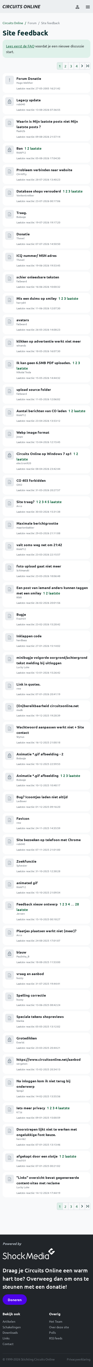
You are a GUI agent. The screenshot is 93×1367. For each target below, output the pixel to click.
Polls (52, 1332)
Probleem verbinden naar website (44, 169)
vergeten (21, 1063)
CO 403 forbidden (31, 480)
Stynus (20, 736)
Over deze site (59, 1327)
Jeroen (20, 913)
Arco (19, 506)
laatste (36, 148)
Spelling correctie (31, 995)
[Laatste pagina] (87, 66)
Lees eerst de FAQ (20, 46)
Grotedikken (26, 1038)
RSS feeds (55, 1338)
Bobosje (21, 217)
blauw (21, 952)
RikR (19, 597)
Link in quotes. (28, 684)
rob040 (20, 104)
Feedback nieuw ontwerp (37, 904)
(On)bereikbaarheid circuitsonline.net (47, 705)
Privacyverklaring (78, 1359)
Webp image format (32, 432)
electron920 (23, 463)
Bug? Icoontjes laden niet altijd (42, 797)
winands (21, 345)
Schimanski (22, 570)
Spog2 (20, 1090)
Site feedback (50, 23)
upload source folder (33, 389)
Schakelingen (12, 1327)
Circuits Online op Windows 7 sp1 (44, 453)
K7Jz (19, 1112)
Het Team (55, 1321)
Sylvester (21, 865)
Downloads (10, 1332)
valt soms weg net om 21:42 (39, 544)
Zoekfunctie (26, 861)
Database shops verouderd (38, 191)
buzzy (19, 978)
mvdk (19, 710)
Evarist (20, 1042)
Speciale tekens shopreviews (40, 1016)
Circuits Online (13, 23)
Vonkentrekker (25, 195)
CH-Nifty (21, 174)
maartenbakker (25, 527)
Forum (32, 23)
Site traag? (25, 501)
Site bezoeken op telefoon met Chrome (48, 839)
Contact (8, 1344)
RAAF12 (21, 152)
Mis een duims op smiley (36, 298)
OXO (19, 484)
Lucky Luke (22, 667)
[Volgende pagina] (82, 66)
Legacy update (28, 100)
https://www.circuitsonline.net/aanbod (48, 1059)
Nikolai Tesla (23, 372)
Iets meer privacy (30, 1108)
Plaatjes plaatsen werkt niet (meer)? (46, 931)
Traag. (21, 212)
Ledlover (21, 801)
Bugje (21, 614)
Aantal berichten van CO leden (41, 410)
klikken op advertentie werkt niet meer (48, 341)
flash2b (20, 131)
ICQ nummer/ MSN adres (36, 255)
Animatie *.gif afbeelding (37, 775)
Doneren (15, 1299)
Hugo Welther (24, 82)
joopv (19, 436)
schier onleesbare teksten (37, 277)
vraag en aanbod (30, 973)
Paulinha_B (22, 956)
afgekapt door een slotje (37, 1156)
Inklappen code (29, 636)
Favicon (22, 818)
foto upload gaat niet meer (38, 566)
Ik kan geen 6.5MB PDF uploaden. (43, 362)
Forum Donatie (28, 78)
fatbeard (21, 281)
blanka (20, 1020)
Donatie (23, 234)
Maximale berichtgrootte (37, 523)
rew (18, 688)
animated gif (27, 882)
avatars (22, 320)
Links (6, 1338)
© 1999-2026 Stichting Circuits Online (29, 1359)
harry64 (21, 302)
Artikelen (9, 1321)
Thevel (20, 238)
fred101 (21, 618)
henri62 (21, 1139)
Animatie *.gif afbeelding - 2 (39, 754)
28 (77, 904)
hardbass (21, 640)
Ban (19, 148)
